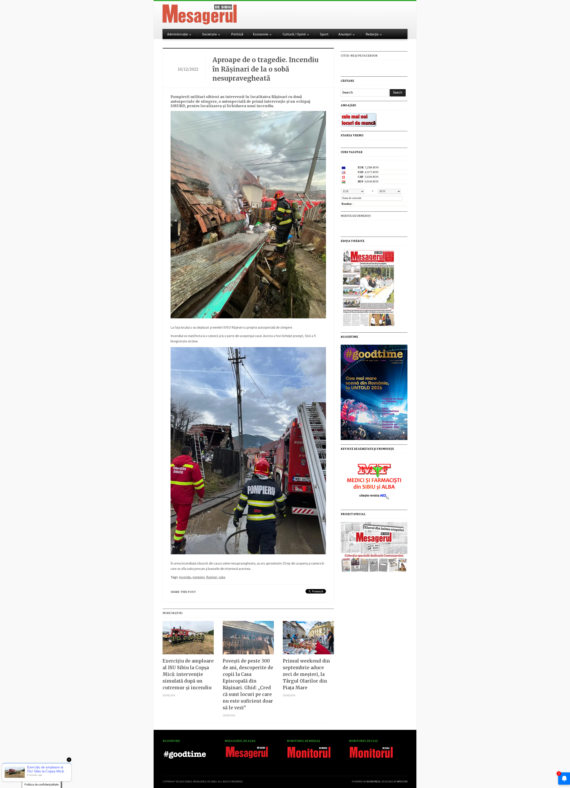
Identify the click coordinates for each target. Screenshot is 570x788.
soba (222, 577)
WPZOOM (402, 781)
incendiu (185, 577)
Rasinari (211, 577)
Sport (324, 34)
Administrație (177, 34)
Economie (260, 34)
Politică (237, 34)
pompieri (199, 577)
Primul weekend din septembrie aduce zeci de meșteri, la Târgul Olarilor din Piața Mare (306, 674)
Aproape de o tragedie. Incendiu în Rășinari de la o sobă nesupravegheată (265, 68)
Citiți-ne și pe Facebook (359, 55)
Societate (209, 34)
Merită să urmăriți (356, 215)
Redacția (372, 34)
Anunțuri (344, 34)
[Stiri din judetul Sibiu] (200, 13)
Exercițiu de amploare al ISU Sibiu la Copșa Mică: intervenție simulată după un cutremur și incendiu (188, 674)
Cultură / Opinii (294, 34)
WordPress (373, 781)
